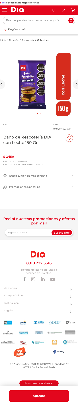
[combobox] (39, 20)
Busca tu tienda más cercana (28, 175)
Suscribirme (62, 232)
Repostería (28, 40)
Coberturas (43, 40)
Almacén (14, 40)
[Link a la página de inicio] (3, 40)
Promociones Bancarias (24, 187)
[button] (39, 396)
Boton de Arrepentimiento (39, 383)
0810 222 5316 (39, 263)
